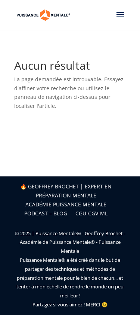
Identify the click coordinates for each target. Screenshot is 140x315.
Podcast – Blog (45, 213)
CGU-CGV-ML (91, 213)
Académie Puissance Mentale (65, 204)
